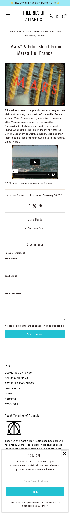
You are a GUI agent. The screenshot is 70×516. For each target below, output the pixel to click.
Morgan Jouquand (29, 182)
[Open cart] (63, 16)
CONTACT (10, 393)
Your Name (11, 258)
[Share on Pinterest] (40, 206)
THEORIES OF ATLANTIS (33, 16)
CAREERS (10, 398)
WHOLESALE (12, 388)
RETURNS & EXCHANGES (19, 383)
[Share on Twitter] (34, 206)
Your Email (11, 275)
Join (35, 491)
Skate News (24, 31)
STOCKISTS (11, 404)
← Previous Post (34, 228)
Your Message (13, 293)
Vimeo (47, 182)
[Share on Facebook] (29, 206)
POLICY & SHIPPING (16, 377)
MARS (8, 182)
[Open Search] (51, 16)
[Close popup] (64, 453)
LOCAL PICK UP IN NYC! (18, 372)
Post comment (34, 333)
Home (11, 31)
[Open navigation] (8, 15)
